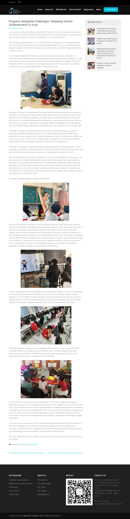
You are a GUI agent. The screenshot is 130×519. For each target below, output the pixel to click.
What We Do (61, 9)
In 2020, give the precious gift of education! (65, 453)
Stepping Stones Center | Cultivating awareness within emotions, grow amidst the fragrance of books (106, 53)
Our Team (41, 487)
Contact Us (12, 2)
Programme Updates (28, 444)
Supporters (88, 9)
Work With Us (14, 491)
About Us (49, 9)
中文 (19, 2)
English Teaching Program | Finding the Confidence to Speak (107, 41)
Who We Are (42, 480)
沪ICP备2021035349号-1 (51, 516)
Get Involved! (75, 9)
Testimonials (14, 494)
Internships (13, 487)
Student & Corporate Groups (20, 484)
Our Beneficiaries (44, 484)
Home (39, 9)
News (98, 9)
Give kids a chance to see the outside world (27, 453)
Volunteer (111, 9)
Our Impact (42, 491)
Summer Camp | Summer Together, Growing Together (106, 65)
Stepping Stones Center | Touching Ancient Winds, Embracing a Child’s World (107, 31)
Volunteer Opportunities (19, 480)
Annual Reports (43, 494)
